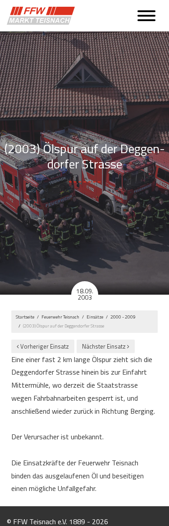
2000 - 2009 (123, 317)
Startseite (25, 317)
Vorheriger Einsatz (44, 346)
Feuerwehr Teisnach (60, 317)
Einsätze (95, 317)
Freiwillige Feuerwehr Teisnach (43, 16)
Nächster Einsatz (104, 346)
